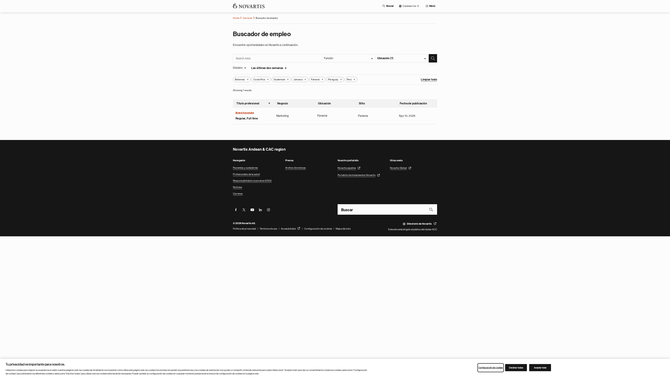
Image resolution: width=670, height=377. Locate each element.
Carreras (247, 18)
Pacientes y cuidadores (245, 168)
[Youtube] (252, 209)
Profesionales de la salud (246, 174)
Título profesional (253, 104)
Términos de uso (268, 228)
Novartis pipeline (347, 168)
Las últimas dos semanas (267, 68)
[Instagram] (268, 209)
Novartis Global (398, 168)
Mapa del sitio (343, 228)
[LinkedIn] (260, 209)
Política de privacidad (244, 228)
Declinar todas (516, 368)
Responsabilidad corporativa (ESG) (252, 180)
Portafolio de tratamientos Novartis (356, 175)
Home (236, 18)
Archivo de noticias (295, 168)
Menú (432, 6)
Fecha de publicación (413, 103)
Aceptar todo (540, 368)
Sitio (362, 103)
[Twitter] (244, 209)
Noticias (237, 187)
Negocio (282, 103)
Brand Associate (245, 113)
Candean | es (409, 6)
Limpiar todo (429, 79)
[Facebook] (236, 209)
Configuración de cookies (318, 228)
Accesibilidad (288, 228)
